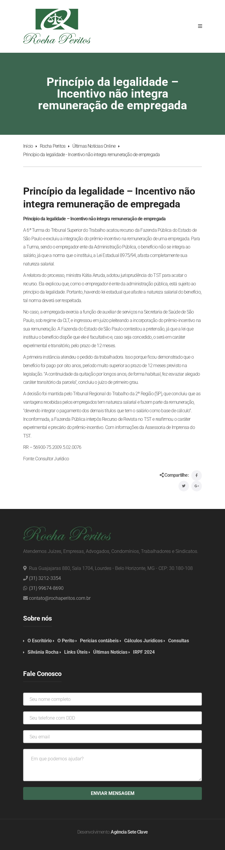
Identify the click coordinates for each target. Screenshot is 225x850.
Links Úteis (76, 652)
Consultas (178, 640)
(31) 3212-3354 (45, 578)
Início (28, 146)
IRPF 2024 (144, 652)
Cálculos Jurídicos (143, 640)
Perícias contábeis (99, 640)
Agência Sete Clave (129, 832)
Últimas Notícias (110, 652)
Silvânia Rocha (43, 652)
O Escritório (40, 640)
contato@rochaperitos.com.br (60, 598)
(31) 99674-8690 (46, 588)
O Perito (65, 640)
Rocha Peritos (53, 146)
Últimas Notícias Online (94, 146)
